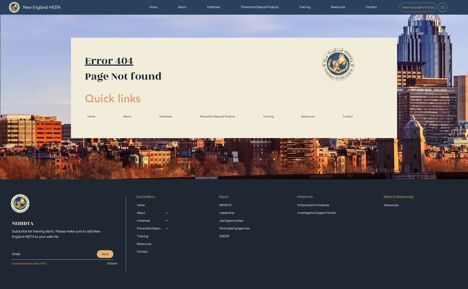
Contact (142, 251)
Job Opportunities (231, 221)
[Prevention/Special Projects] (167, 228)
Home (141, 205)
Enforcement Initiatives (313, 205)
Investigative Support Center (317, 213)
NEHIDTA (225, 205)
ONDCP (224, 236)
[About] (167, 213)
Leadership (226, 213)
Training (142, 236)
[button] (182, 7)
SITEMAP (112, 263)
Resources (391, 205)
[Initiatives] (167, 220)
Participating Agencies (234, 228)
